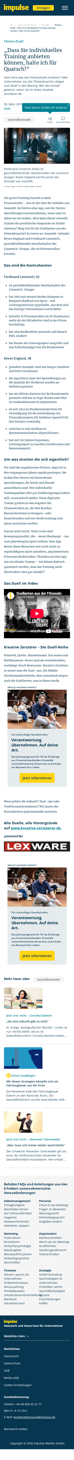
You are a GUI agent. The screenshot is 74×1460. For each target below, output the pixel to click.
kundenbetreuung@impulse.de (34, 1417)
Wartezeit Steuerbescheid (14, 1301)
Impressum (11, 1356)
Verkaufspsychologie (17, 1246)
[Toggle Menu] (65, 8)
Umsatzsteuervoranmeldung (23, 1295)
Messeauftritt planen (18, 1254)
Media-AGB (11, 1378)
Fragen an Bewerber (52, 1209)
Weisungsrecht (49, 1213)
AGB (6, 1370)
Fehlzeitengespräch (52, 1217)
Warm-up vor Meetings (54, 1242)
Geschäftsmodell (19, 119)
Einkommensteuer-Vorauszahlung (16, 1285)
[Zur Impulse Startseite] (11, 24)
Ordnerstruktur (49, 1254)
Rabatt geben (13, 1250)
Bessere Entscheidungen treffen (50, 1299)
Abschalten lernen (16, 1209)
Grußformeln (47, 1246)
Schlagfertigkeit (14, 1205)
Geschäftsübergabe (52, 1291)
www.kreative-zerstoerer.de (36, 828)
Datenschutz (12, 1363)
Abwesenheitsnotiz (16, 1221)
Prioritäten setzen (51, 1287)
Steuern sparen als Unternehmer (16, 1276)
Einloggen (43, 8)
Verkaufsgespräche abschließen (16, 1260)
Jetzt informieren (37, 778)
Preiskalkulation (14, 1291)
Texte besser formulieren (12, 1240)
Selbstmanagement (17, 1201)
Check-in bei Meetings (53, 1205)
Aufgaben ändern (50, 1221)
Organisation (48, 1233)
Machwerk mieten (16, 1429)
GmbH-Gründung (50, 1274)
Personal (45, 1201)
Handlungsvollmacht (52, 1250)
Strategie (45, 1270)
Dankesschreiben (50, 1238)
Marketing (11, 1233)
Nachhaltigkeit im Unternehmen (50, 1281)
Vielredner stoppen (16, 1225)
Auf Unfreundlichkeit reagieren (18, 1215)
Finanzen (10, 1270)
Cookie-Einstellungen (18, 1385)
